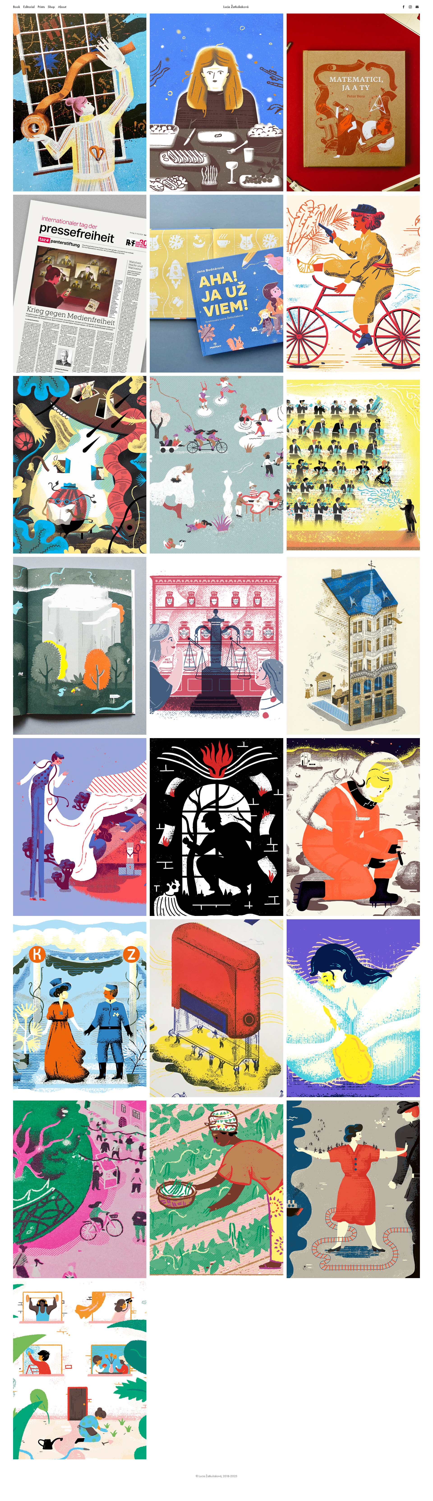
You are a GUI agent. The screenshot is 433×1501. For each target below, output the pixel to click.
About (62, 7)
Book (16, 7)
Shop (51, 7)
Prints (41, 7)
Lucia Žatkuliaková (236, 7)
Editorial (29, 7)
